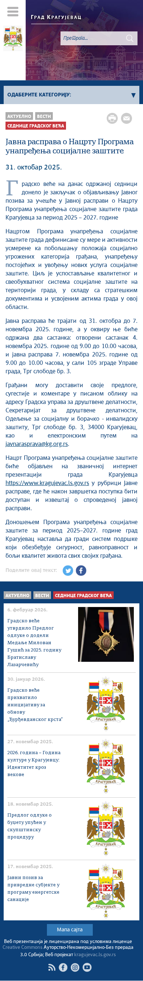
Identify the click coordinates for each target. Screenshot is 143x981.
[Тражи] (130, 38)
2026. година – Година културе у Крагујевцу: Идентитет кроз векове (33, 764)
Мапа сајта (69, 929)
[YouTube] (87, 967)
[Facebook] (62, 967)
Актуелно (19, 117)
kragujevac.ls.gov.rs (95, 955)
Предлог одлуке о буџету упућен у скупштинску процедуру (29, 826)
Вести (44, 117)
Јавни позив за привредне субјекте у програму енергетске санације (33, 888)
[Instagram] (75, 967)
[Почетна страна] (13, 39)
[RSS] (51, 967)
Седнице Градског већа (35, 126)
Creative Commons (23, 947)
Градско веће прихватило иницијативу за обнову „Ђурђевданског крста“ (35, 705)
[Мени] (13, 11)
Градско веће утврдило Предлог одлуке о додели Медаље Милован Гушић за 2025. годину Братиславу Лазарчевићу (34, 643)
